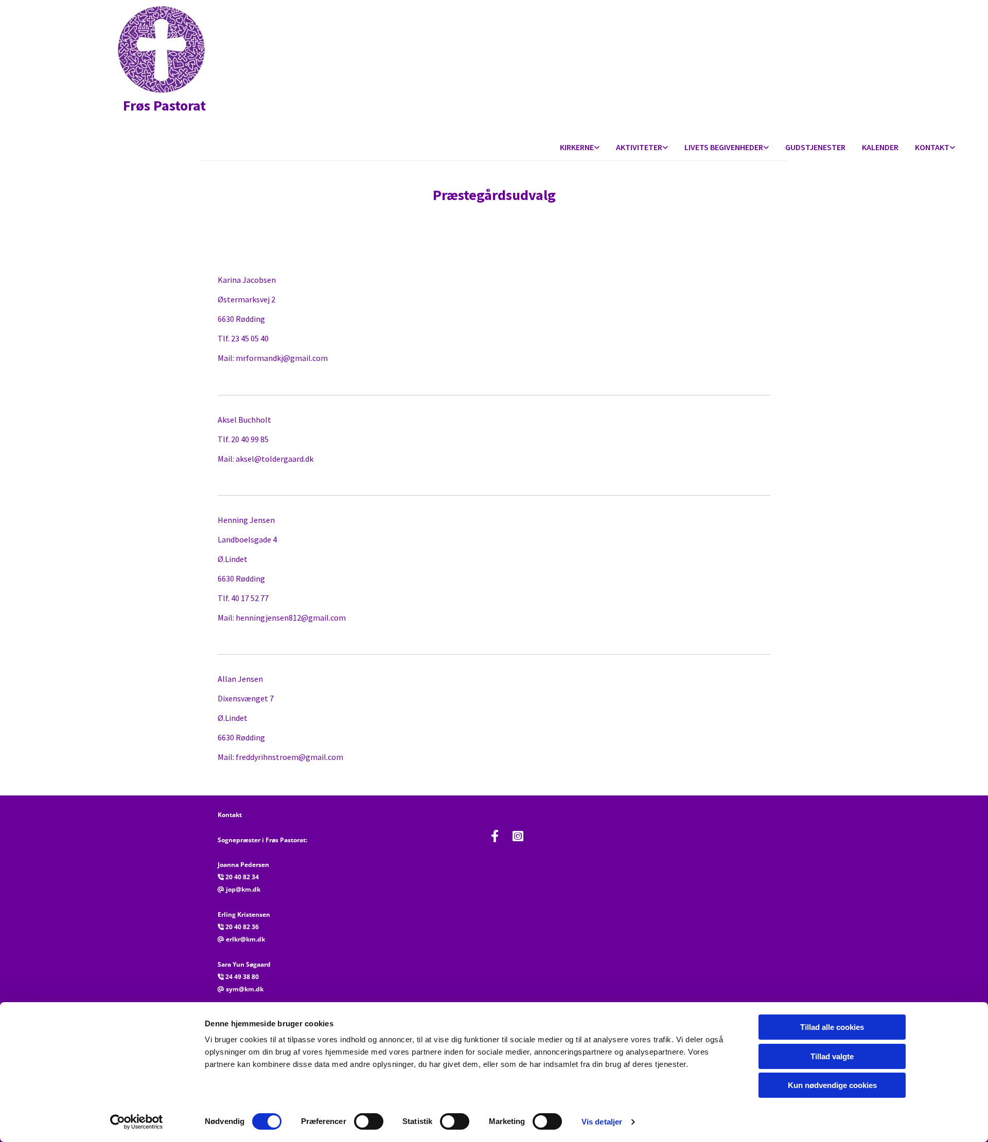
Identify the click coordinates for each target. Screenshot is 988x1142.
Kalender (880, 147)
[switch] (368, 1121)
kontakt (932, 147)
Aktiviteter (639, 147)
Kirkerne (577, 147)
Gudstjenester (815, 147)
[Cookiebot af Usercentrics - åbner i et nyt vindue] (137, 1122)
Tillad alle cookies (832, 1027)
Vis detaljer (601, 1121)
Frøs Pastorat (155, 105)
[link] (580, 147)
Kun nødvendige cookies (832, 1085)
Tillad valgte (832, 1056)
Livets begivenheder (723, 147)
